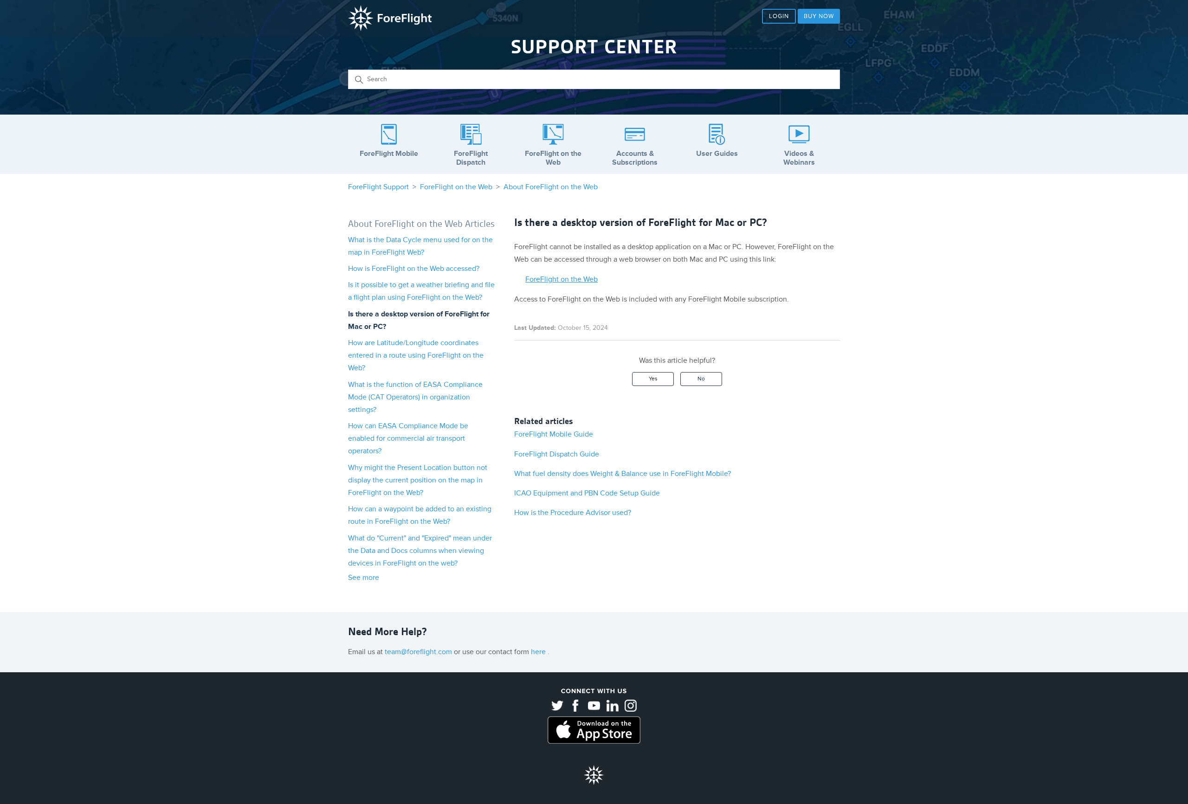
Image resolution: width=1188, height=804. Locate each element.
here (539, 651)
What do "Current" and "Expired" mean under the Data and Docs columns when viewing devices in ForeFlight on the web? (420, 551)
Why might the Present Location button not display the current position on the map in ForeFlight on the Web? (417, 480)
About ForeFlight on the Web (551, 187)
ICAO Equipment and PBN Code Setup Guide (587, 493)
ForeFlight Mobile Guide (553, 434)
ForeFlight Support (378, 187)
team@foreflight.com (419, 651)
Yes (653, 378)
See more (363, 577)
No (701, 378)
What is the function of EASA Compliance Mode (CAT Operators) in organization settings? (415, 397)
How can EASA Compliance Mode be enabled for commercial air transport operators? (408, 438)
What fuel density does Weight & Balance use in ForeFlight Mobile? (622, 473)
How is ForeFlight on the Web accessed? (413, 268)
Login (779, 16)
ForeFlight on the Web (456, 187)
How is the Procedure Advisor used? (572, 512)
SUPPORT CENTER (594, 47)
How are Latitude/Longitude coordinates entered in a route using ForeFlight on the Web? (416, 355)
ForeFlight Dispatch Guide (556, 454)
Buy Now (819, 16)
